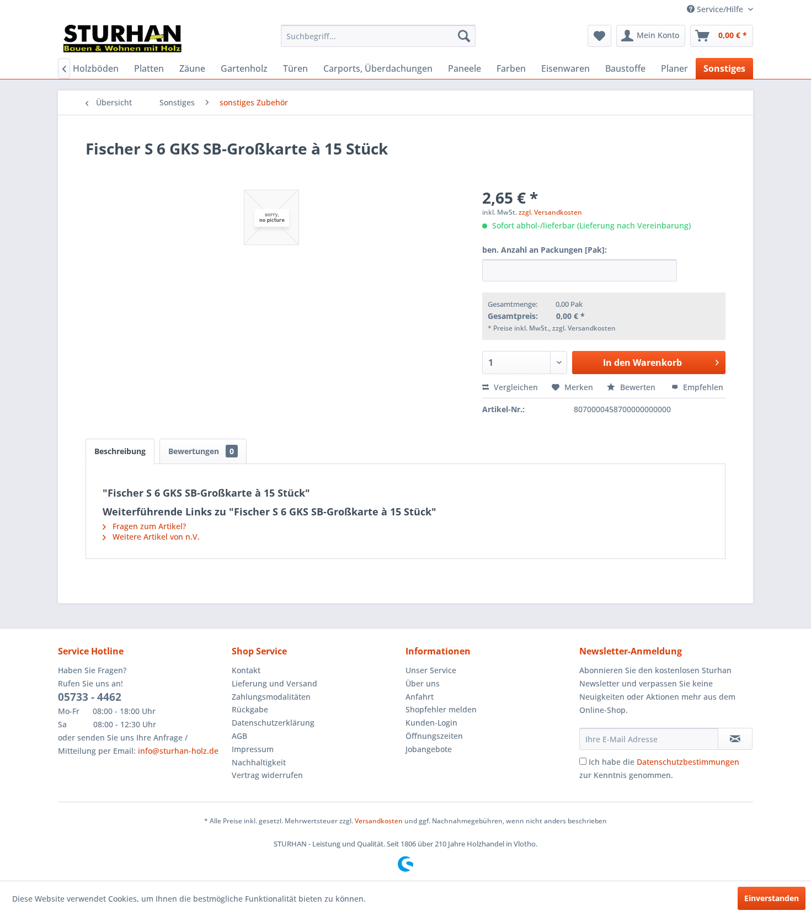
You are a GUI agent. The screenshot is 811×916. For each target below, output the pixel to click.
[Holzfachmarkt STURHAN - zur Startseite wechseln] (122, 38)
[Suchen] (464, 36)
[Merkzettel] (599, 36)
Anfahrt (420, 696)
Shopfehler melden (441, 709)
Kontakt (246, 670)
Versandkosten (379, 821)
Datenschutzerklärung (273, 722)
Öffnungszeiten (434, 736)
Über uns (423, 683)
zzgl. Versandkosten (550, 212)
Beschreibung (120, 451)
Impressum (253, 749)
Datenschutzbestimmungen (688, 762)
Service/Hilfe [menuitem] (720, 9)
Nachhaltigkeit (259, 762)
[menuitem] (378, 36)
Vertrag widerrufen (267, 775)
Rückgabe (250, 709)
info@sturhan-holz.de (178, 750)
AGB (239, 736)
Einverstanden (771, 898)
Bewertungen (201, 451)
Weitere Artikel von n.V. (155, 536)
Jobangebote (429, 749)
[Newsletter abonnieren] (735, 739)
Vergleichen (515, 387)
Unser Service (431, 670)
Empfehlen (702, 387)
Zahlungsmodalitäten (271, 696)
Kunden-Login (431, 722)
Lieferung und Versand (274, 683)
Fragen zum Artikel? (148, 526)
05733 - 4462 (89, 697)
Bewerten (638, 387)
